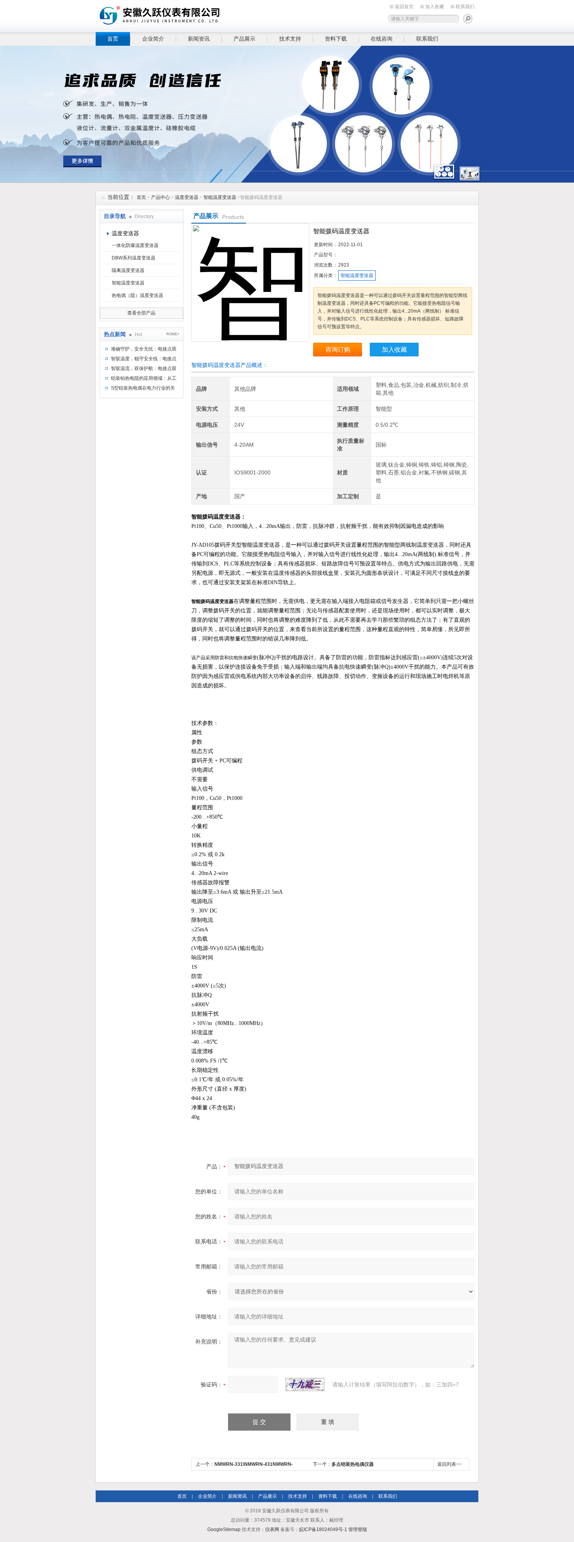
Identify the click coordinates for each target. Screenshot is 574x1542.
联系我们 (465, 6)
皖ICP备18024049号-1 (323, 1529)
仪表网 (272, 1529)
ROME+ (172, 334)
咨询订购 (337, 349)
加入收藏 (434, 6)
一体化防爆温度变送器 (135, 245)
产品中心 (160, 197)
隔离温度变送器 (128, 270)
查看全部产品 (141, 313)
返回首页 (404, 6)
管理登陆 (357, 1529)
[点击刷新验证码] (304, 1384)
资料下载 (336, 39)
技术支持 (290, 39)
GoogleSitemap (224, 1529)
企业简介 (153, 39)
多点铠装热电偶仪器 (353, 1464)
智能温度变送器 (219, 197)
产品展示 (244, 39)
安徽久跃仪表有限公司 (217, 14)
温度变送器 (186, 197)
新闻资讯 (199, 39)
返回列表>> (449, 1464)
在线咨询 (381, 39)
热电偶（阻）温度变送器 (137, 295)
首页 (112, 39)
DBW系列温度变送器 (133, 258)
